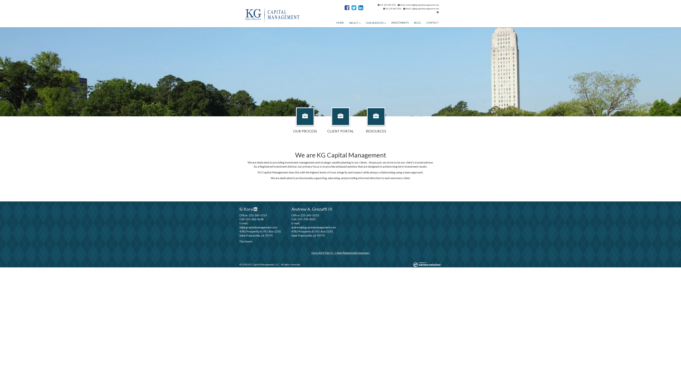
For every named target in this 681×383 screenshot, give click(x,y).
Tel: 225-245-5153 (388, 5)
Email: (403, 5)
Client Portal (340, 131)
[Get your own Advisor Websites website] (427, 264)
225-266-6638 (254, 219)
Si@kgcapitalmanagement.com (258, 227)
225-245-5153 (258, 215)
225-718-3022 (306, 219)
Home (340, 22)
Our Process (305, 131)
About (353, 22)
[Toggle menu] (359, 23)
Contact (432, 22)
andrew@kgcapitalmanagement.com (422, 5)
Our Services (375, 22)
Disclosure (245, 241)
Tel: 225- (389, 8)
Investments (400, 22)
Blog (417, 22)
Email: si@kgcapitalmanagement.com (422, 8)
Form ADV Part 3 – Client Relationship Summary (340, 252)
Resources (376, 131)
